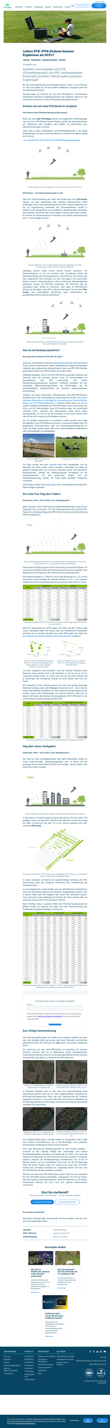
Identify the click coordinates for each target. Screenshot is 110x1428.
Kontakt (68, 7)
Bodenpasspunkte (65, 363)
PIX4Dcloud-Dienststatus (42, 1360)
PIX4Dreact (29, 1368)
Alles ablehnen (88, 1421)
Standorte (7, 1359)
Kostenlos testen (99, 5)
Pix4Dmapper (35, 60)
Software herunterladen (47, 1356)
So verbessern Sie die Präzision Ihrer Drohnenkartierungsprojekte (52, 140)
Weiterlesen (35, 1292)
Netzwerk (61, 1352)
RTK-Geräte (29, 1371)
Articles (26, 60)
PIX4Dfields (29, 1362)
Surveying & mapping (49, 60)
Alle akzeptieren (102, 1421)
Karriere (6, 1362)
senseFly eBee (55, 464)
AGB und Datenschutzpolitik (11, 1369)
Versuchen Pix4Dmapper (42, 1202)
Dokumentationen (44, 1368)
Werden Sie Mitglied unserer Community (91, 1361)
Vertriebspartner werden (66, 1356)
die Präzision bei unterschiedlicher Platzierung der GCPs (47, 636)
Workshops (42, 1371)
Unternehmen (10, 1352)
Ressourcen (57, 7)
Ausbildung (38, 7)
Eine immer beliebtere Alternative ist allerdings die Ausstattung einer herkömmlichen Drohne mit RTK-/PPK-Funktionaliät (55, 400)
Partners (62, 60)
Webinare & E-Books (45, 1365)
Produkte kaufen (83, 5)
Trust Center (8, 1374)
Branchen (19, 7)
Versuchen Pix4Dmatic (67, 1202)
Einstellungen (74, 1420)
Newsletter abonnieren (97, 1364)
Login (97, 2)
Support (48, 7)
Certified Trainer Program (63, 1363)
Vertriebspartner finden (65, 1359)
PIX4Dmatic (29, 1359)
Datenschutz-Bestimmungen (25, 1423)
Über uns (7, 1356)
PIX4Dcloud (29, 1356)
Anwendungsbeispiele (12, 1365)
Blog (39, 1374)
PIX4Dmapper (30, 1380)
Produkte (28, 7)
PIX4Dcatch (29, 1365)
